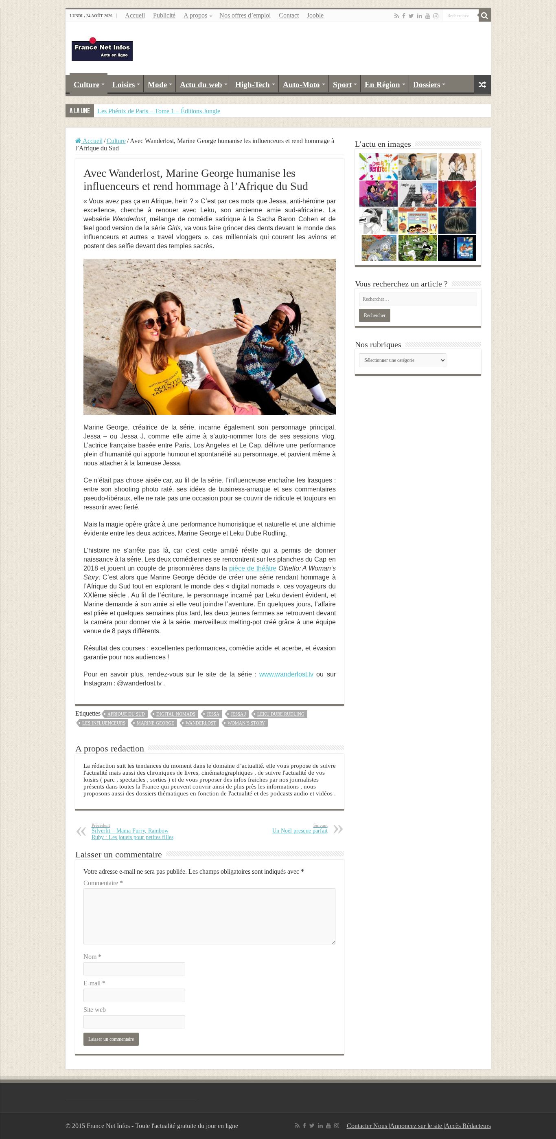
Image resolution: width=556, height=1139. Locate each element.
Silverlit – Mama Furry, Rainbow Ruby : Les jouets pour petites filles (132, 831)
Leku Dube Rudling (280, 714)
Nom (92, 956)
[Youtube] (428, 16)
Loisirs (123, 84)
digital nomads (175, 714)
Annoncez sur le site (417, 1125)
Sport (342, 84)
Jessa (213, 714)
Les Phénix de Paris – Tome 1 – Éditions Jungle (158, 111)
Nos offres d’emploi (245, 15)
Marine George (155, 722)
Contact (289, 15)
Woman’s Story (246, 722)
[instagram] (436, 16)
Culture (86, 84)
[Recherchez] (485, 15)
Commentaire (103, 882)
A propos (195, 15)
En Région (382, 84)
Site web (94, 1009)
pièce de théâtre (252, 568)
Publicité (164, 15)
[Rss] (397, 16)
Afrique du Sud (126, 714)
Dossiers (426, 84)
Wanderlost (201, 722)
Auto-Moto (301, 84)
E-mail (94, 983)
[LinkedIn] (419, 16)
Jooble (315, 15)
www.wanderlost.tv (286, 674)
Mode (157, 84)
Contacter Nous (368, 1125)
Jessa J (238, 714)
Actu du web (201, 84)
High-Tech (252, 84)
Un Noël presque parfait (300, 828)
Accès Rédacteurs (468, 1125)
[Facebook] (403, 16)
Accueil (135, 15)
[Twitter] (411, 16)
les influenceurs (103, 722)
